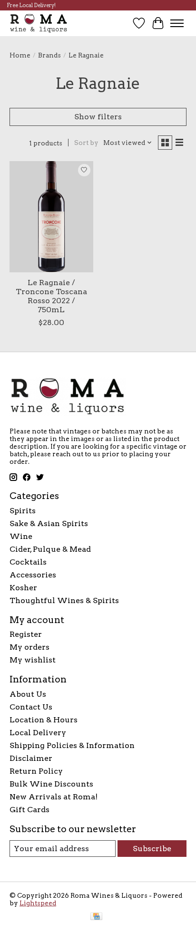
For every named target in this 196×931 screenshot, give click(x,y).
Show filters (98, 116)
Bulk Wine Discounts (51, 783)
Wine (21, 536)
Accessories (33, 574)
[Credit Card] (96, 916)
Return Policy (36, 771)
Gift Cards (29, 809)
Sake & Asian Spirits (49, 523)
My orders (29, 647)
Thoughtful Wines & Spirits (64, 600)
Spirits (23, 510)
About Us (28, 694)
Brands (49, 55)
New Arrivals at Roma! (54, 796)
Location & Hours (44, 719)
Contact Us (31, 706)
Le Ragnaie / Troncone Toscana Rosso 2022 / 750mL (51, 296)
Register (26, 634)
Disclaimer (31, 758)
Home (20, 55)
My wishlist (33, 659)
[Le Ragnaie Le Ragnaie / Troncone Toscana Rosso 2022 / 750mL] (51, 216)
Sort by (86, 142)
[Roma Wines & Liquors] (39, 23)
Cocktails (28, 561)
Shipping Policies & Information (72, 745)
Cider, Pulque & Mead (50, 549)
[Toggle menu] (176, 23)
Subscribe (152, 848)
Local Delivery (38, 732)
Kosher (23, 587)
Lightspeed (38, 903)
